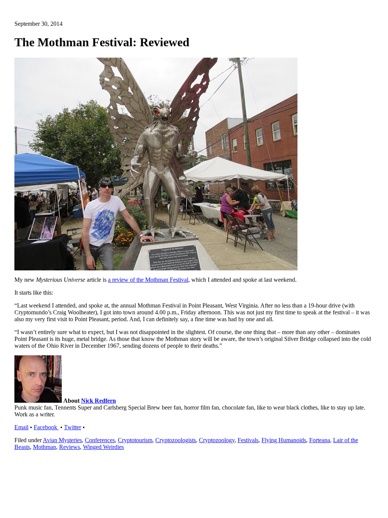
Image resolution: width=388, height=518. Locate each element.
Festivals (248, 440)
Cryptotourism (135, 440)
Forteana (319, 440)
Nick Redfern (98, 400)
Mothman (44, 447)
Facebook (46, 427)
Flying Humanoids (283, 440)
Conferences (100, 440)
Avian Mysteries (62, 440)
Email (21, 427)
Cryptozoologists (175, 440)
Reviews (69, 447)
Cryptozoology (217, 440)
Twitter (72, 427)
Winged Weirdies (103, 447)
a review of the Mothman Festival (148, 279)
